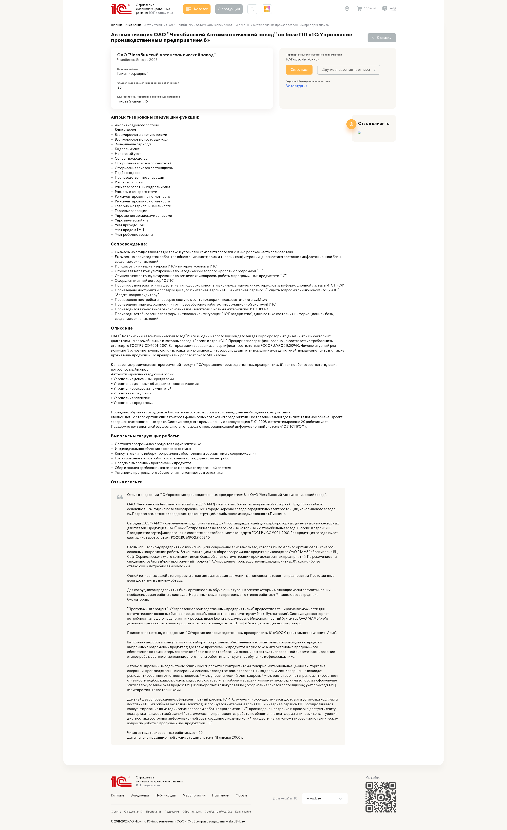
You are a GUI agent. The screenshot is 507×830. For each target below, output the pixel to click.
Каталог (117, 795)
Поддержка (171, 811)
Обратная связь (192, 811)
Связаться (299, 70)
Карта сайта (243, 811)
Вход (392, 8)
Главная (116, 25)
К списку (384, 38)
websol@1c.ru (235, 821)
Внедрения (133, 25)
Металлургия (297, 86)
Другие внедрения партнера (346, 70)
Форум (241, 795)
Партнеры (220, 795)
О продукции (229, 9)
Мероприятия (194, 795)
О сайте (116, 811)
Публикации (165, 795)
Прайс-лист (153, 811)
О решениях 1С (133, 811)
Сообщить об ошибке (218, 811)
